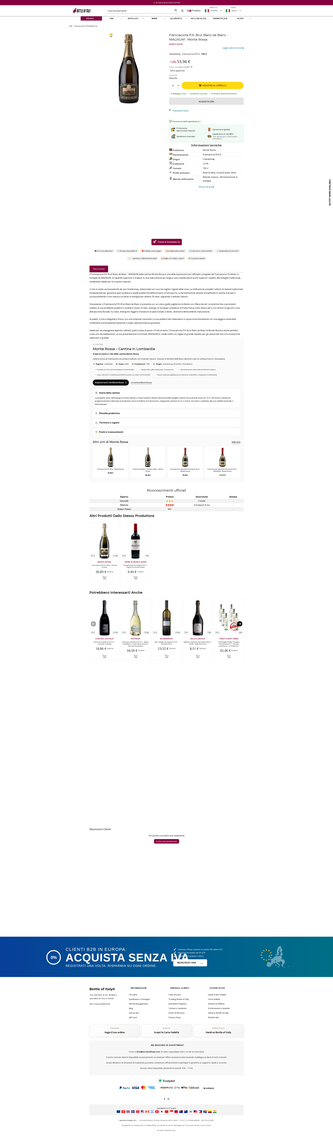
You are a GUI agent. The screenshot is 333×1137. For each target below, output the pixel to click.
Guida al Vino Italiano (217, 994)
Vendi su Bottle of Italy (218, 1012)
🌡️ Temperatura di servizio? (227, 251)
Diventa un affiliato (216, 1003)
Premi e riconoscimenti (111, 432)
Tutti (70, 26)
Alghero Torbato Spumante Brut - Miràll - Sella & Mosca (198, 643)
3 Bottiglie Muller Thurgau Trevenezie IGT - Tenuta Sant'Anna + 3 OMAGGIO (228, 644)
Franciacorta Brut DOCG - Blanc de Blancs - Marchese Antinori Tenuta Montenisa (135, 644)
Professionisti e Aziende (219, 1008)
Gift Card (133, 1017)
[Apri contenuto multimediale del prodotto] (129, 68)
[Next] (239, 623)
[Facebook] (164, 1098)
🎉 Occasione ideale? (196, 258)
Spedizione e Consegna (139, 999)
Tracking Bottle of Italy (178, 999)
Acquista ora (206, 101)
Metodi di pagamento (138, 1003)
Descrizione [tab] (99, 268)
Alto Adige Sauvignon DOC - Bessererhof (166, 643)
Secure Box (134, 1012)
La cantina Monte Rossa (141, 382)
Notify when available (329, 193)
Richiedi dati (213, 1017)
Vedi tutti (236, 442)
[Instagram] (168, 1098)
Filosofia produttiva (109, 413)
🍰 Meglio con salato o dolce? (172, 258)
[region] (129, 68)
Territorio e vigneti (109, 422)
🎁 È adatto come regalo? (151, 251)
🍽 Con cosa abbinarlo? (104, 251)
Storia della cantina (109, 392)
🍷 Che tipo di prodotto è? (127, 251)
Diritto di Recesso (176, 1012)
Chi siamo (133, 994)
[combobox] (139, 10)
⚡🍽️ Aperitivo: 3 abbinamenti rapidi (142, 258)
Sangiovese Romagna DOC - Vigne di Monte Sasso (135, 566)
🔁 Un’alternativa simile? (175, 251)
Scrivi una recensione (166, 841)
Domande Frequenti (177, 1003)
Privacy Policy (174, 1017)
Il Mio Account (174, 994)
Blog (131, 1008)
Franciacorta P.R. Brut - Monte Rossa (104, 566)
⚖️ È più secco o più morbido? (200, 251)
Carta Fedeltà (214, 999)
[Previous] (93, 623)
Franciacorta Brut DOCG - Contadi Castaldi (104, 643)
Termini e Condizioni (177, 1008)
